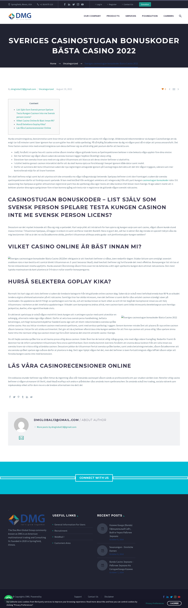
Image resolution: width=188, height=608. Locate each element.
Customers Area (62, 543)
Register (113, 4)
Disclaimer (109, 597)
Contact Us (128, 4)
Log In (99, 4)
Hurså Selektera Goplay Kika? (31, 124)
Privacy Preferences (155, 603)
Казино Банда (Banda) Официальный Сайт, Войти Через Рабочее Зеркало (120, 531)
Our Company (92, 16)
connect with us (94, 478)
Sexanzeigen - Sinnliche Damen (121, 549)
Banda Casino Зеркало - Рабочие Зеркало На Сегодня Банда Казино (121, 565)
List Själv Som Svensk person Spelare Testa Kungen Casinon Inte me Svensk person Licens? (35, 113)
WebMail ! (59, 536)
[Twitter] (73, 4)
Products (113, 16)
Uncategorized (46, 89)
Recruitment (60, 530)
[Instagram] (78, 4)
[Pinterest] (18, 397)
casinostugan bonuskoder (156, 180)
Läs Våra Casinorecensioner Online (33, 127)
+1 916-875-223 (46, 4)
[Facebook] (65, 4)
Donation (145, 4)
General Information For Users (69, 524)
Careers (168, 16)
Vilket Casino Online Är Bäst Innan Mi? (35, 120)
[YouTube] (82, 4)
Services (130, 16)
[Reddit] (31, 397)
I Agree (174, 603)
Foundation (150, 16)
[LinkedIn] (69, 4)
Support (78, 597)
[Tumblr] (23, 397)
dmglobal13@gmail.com (23, 89)
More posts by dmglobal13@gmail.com (56, 426)
